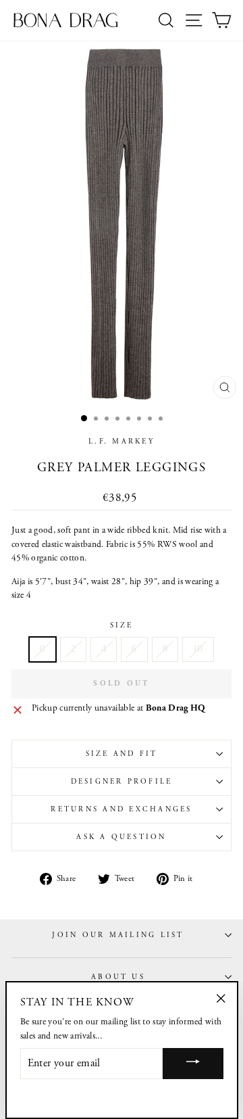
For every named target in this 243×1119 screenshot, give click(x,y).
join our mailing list (118, 935)
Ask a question (121, 837)
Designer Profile (122, 781)
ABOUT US (118, 977)
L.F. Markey (121, 441)
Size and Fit (122, 754)
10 (198, 649)
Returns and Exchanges (121, 809)
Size (122, 625)
